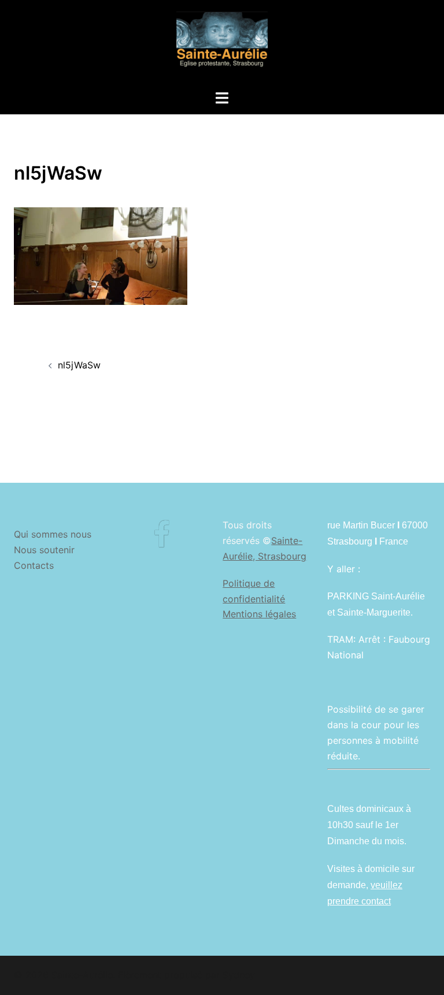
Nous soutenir (44, 550)
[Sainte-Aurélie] (222, 44)
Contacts (34, 565)
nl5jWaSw (79, 365)
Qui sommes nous (52, 534)
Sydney (239, 975)
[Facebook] (161, 541)
